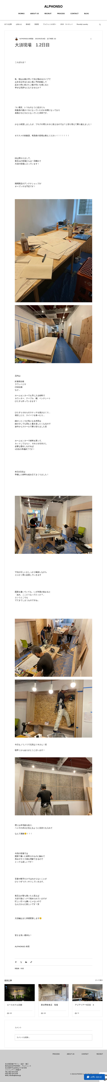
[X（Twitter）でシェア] (21, 962)
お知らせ (19, 24)
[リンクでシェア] (31, 962)
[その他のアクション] (91, 38)
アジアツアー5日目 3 (84, 1005)
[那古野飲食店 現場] (53, 992)
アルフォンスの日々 (49, 24)
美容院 (36, 24)
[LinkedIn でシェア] (26, 962)
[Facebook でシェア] (16, 962)
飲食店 (28, 24)
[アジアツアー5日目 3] (87, 992)
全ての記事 (8, 24)
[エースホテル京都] (19, 992)
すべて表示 (99, 980)
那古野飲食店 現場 (49, 1005)
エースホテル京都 (14, 1005)
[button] (100, 24)
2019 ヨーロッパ (66, 24)
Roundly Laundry (82, 24)
